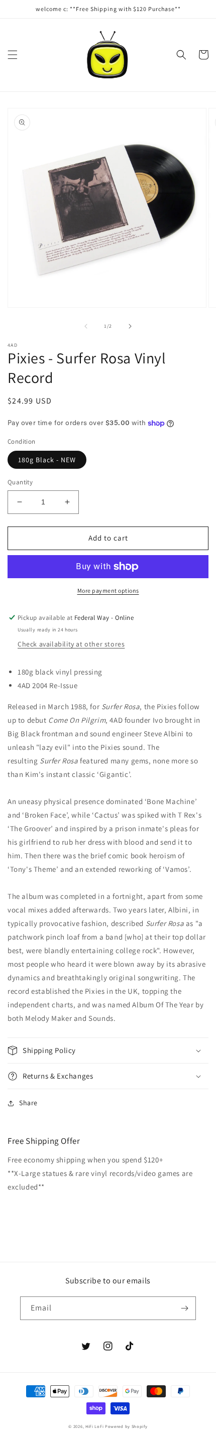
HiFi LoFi (94, 1426)
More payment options (108, 590)
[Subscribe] (184, 1308)
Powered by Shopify (126, 1426)
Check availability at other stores (71, 643)
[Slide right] (130, 326)
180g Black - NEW (47, 459)
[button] (13, 55)
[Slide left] (86, 326)
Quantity (20, 482)
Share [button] (28, 1102)
